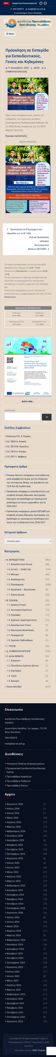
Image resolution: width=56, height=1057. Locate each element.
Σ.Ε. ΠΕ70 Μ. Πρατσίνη (18, 446)
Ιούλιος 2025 (13, 863)
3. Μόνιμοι (14, 574)
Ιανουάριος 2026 (15, 835)
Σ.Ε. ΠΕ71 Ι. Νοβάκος (17, 456)
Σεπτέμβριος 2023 (16, 962)
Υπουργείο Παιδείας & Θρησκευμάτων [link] (25, 763)
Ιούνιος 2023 (13, 976)
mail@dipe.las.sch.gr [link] (15, 743)
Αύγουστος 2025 (15, 858)
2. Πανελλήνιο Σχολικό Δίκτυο (23, 665)
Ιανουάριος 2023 (15, 999)
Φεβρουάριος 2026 (16, 831)
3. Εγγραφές (15, 615)
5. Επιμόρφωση (16, 584)
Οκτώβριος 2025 (15, 849)
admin (37, 68)
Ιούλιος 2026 (13, 808)
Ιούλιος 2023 (13, 971)
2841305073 (18, 9)
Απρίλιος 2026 (14, 822)
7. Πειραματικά (16, 635)
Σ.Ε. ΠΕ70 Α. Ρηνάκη (16, 451)
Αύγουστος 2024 (15, 912)
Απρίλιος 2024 (14, 931)
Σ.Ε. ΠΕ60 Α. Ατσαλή (16, 441)
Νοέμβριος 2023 (15, 953)
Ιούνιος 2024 (13, 922)
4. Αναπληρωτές (17, 579)
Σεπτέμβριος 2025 (16, 854)
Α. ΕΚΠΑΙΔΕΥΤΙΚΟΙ (15, 560)
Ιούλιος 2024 (13, 917)
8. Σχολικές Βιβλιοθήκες (21, 640)
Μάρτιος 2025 (14, 881)
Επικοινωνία (9, 297)
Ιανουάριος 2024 (15, 944)
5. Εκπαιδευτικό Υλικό (20, 625)
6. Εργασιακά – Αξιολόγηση (22, 589)
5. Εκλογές (14, 681)
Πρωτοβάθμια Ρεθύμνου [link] (19, 781)
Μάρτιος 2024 (14, 935)
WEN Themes (38, 1050)
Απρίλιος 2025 (14, 876)
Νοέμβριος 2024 (15, 899)
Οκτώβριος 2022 (15, 1012)
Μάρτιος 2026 (14, 826)
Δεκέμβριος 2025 (15, 840)
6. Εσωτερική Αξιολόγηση (21, 630)
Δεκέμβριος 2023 (15, 949)
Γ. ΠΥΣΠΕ (11, 646)
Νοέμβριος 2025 (15, 845)
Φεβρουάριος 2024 (16, 940)
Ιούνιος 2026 (13, 813)
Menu (11, 34)
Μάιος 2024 (12, 926)
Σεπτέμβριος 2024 (16, 908)
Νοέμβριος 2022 (15, 1008)
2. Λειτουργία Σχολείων (20, 610)
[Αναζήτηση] (47, 417)
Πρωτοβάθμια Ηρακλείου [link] (19, 776)
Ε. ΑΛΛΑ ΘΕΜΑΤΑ (15, 656)
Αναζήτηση (9, 410)
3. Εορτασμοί (15, 670)
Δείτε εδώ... (28, 401)
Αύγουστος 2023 (15, 967)
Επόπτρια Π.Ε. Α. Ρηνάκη (19, 436)
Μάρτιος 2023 (14, 990)
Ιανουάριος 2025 (15, 890)
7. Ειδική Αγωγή (16, 594)
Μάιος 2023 (12, 980)
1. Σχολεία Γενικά (17, 605)
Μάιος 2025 (12, 872)
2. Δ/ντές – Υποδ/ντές (20, 569)
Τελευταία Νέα (14, 686)
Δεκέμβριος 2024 (15, 894)
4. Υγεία (12, 676)
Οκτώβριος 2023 (15, 958)
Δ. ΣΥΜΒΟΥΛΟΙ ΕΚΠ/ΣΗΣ (19, 651)
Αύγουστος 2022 (15, 1021)
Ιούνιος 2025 (13, 867)
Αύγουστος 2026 (15, 804)
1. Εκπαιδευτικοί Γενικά (20, 564)
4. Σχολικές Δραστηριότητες (23, 620)
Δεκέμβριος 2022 (15, 1003)
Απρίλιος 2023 (14, 985)
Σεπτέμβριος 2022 (16, 1017)
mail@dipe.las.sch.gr (36, 9)
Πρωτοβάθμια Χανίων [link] (17, 785)
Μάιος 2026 (12, 817)
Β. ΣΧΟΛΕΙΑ (12, 600)
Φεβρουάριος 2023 (16, 994)
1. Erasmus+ (15, 660)
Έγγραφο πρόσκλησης (16, 136)
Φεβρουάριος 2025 (16, 885)
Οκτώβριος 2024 (15, 903)
